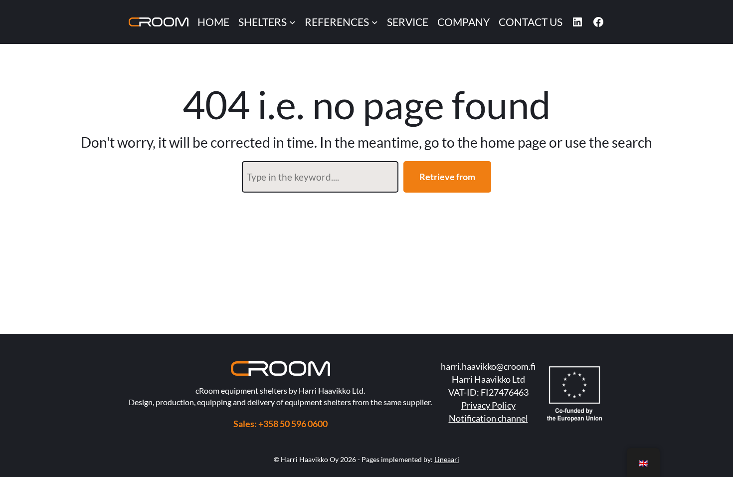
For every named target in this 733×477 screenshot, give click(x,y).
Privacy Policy (488, 405)
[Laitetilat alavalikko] (292, 22)
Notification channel (488, 418)
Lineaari (446, 459)
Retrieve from (447, 176)
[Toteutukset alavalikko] (374, 22)
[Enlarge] (317, 374)
